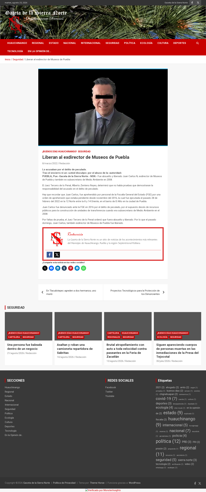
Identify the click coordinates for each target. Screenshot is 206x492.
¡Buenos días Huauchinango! (59, 151)
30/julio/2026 (163, 361)
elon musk (179, 408)
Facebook (110, 387)
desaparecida (179, 404)
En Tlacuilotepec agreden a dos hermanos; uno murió (71, 292)
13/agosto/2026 (115, 361)
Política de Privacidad (64, 482)
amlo (184, 387)
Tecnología (15, 51)
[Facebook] (49, 255)
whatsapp (161, 468)
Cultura (163, 43)
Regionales (114, 337)
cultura (192, 399)
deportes (164, 403)
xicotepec (172, 468)
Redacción (64, 163)
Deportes (179, 43)
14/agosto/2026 (65, 357)
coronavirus (185, 394)
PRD (186, 441)
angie (194, 388)
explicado (189, 414)
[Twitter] (57, 255)
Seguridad (112, 43)
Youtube (109, 396)
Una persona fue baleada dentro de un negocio (24, 347)
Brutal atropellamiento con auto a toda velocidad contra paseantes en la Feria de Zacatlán (127, 350)
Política (129, 43)
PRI (196, 442)
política (168, 441)
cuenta (183, 399)
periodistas (165, 436)
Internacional (91, 43)
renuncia (170, 455)
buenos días (175, 390)
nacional (180, 430)
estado (173, 412)
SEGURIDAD (16, 307)
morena (163, 431)
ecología (164, 407)
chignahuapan (168, 394)
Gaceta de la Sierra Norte (176, 2)
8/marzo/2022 (49, 163)
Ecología (146, 43)
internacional (175, 425)
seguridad (166, 460)
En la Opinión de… (39, 51)
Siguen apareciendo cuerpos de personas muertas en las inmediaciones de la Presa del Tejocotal (177, 350)
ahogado (172, 387)
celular (189, 391)
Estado (54, 43)
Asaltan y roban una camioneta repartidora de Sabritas (75, 348)
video (189, 464)
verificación (177, 464)
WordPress (134, 482)
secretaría (182, 455)
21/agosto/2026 (15, 353)
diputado (192, 404)
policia (179, 436)
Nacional (69, 43)
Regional (38, 43)
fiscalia (161, 419)
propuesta (173, 449)
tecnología (163, 464)
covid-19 (166, 398)
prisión (161, 448)
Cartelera (14, 337)
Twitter (109, 391)
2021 (160, 387)
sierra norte (187, 460)
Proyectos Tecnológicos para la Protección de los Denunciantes (135, 292)
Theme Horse (97, 482)
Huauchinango (17, 43)
